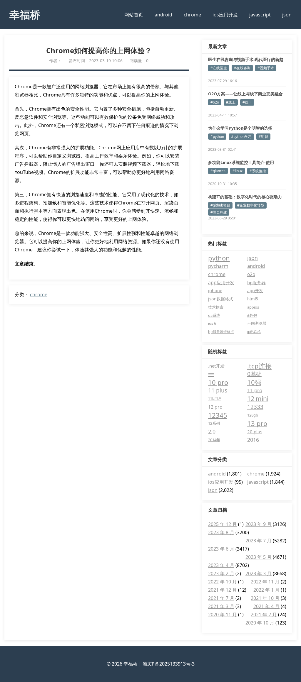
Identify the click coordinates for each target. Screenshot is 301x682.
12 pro (215, 407)
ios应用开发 (225, 14)
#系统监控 (258, 170)
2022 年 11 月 (265, 581)
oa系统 (214, 315)
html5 (252, 299)
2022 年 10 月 (222, 581)
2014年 (214, 439)
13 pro (257, 423)
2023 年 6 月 (221, 549)
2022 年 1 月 (266, 590)
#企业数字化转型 (250, 205)
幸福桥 (24, 14)
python (219, 258)
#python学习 (241, 136)
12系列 (214, 423)
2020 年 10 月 (259, 623)
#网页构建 (218, 212)
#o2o (214, 102)
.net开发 (216, 366)
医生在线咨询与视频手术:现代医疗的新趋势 (245, 59)
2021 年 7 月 (221, 598)
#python (217, 136)
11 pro (254, 390)
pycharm (218, 266)
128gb (252, 415)
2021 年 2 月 (264, 614)
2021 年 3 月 (221, 606)
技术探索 (215, 307)
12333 (255, 407)
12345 (217, 415)
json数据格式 (220, 299)
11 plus (217, 390)
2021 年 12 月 (222, 590)
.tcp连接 (259, 366)
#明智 (263, 136)
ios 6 (212, 323)
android (163, 14)
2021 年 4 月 (266, 606)
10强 (254, 382)
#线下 (247, 102)
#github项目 (220, 205)
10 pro (218, 382)
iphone (215, 290)
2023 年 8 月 (221, 532)
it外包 (252, 315)
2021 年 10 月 (265, 598)
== (211, 374)
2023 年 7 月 (258, 540)
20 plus (254, 431)
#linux (238, 170)
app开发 (255, 290)
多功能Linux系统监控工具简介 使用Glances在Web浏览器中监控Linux (241, 162)
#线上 (230, 102)
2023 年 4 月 (221, 565)
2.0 (211, 431)
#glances (217, 170)
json (287, 14)
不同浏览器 (256, 323)
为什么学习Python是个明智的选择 (240, 128)
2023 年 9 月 (258, 524)
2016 (253, 439)
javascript (260, 14)
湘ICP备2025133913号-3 (169, 664)
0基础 (254, 374)
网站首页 (133, 14)
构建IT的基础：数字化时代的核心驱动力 (245, 196)
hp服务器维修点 (221, 331)
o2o (251, 274)
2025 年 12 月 (222, 524)
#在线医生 (218, 67)
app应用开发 (221, 282)
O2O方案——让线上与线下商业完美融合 (245, 94)
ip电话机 (254, 331)
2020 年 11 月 (222, 614)
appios (253, 307)
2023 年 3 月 (258, 573)
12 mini (257, 399)
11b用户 (214, 398)
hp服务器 (256, 282)
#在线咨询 (242, 67)
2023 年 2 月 (221, 573)
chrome (192, 14)
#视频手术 (265, 67)
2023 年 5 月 (258, 557)
